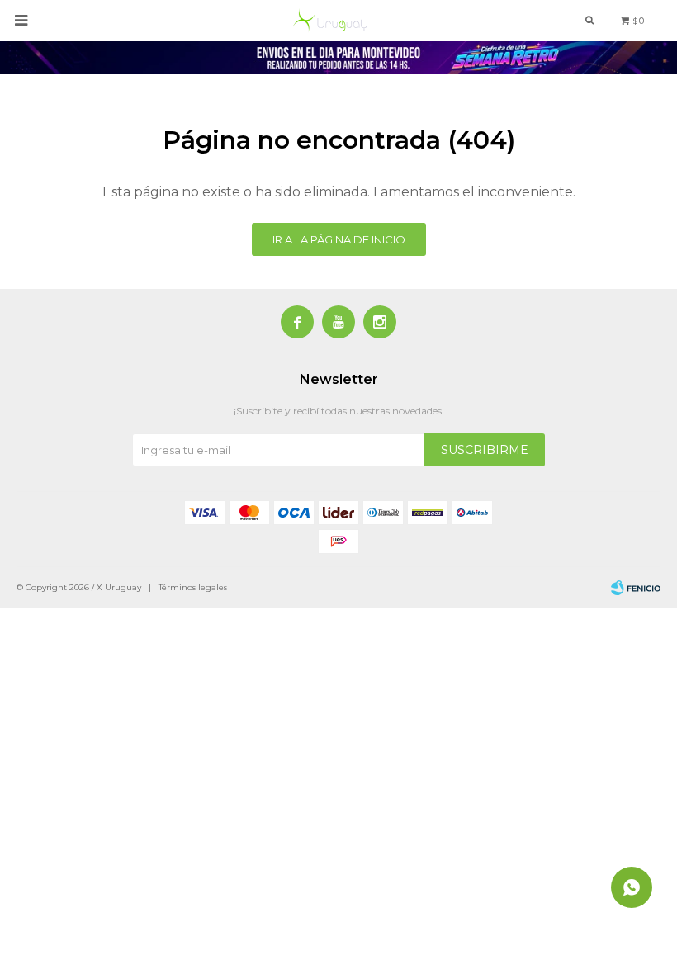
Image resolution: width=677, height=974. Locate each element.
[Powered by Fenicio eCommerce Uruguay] (635, 587)
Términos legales (193, 587)
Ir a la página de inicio (338, 239)
